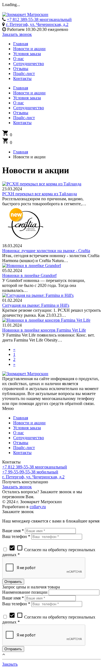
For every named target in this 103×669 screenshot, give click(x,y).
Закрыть (10, 664)
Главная (20, 417)
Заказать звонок (17, 34)
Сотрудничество (28, 437)
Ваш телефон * (16, 536)
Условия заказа (27, 427)
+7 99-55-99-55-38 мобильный (30, 472)
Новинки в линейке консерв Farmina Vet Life (44, 330)
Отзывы (20, 442)
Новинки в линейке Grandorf (29, 275)
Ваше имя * (13, 530)
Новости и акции (29, 422)
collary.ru (38, 506)
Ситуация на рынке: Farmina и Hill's (35, 305)
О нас (18, 432)
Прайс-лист (24, 447)
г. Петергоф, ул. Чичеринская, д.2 (37, 24)
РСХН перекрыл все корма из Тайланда (39, 193)
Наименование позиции (25, 592)
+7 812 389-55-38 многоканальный (39, 19)
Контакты (22, 452)
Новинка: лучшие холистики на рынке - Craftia (46, 250)
